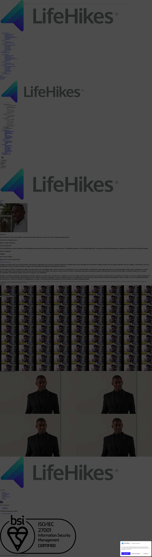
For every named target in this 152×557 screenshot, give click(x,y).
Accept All (126, 553)
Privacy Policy (123, 549)
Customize (146, 553)
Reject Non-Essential (136, 553)
